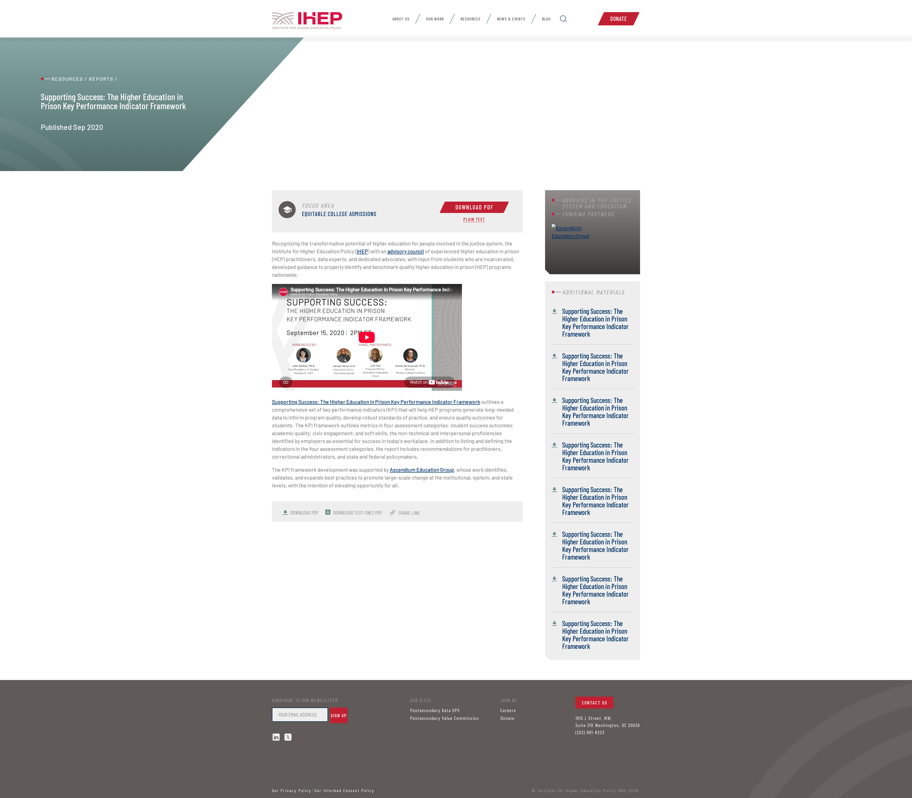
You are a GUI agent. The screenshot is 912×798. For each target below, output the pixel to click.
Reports (101, 79)
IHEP (362, 251)
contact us (594, 702)
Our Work (435, 18)
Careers (508, 710)
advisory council (405, 251)
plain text (474, 219)
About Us (400, 18)
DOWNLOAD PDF (304, 512)
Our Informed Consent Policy (344, 790)
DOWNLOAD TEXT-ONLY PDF (357, 512)
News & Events (511, 18)
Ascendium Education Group (422, 470)
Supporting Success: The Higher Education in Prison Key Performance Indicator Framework (376, 402)
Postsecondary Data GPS (435, 710)
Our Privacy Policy (291, 790)
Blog (546, 18)
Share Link (409, 512)
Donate (618, 18)
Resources (470, 18)
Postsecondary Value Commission (444, 718)
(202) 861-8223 (590, 732)
